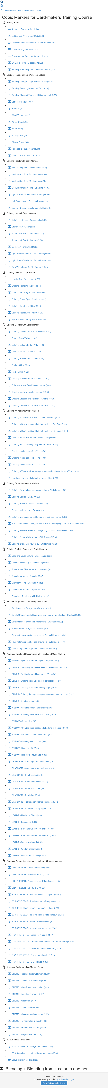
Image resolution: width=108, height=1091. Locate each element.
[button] (1, 2)
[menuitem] (1, 6)
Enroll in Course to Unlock (54, 1083)
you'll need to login (65, 1079)
